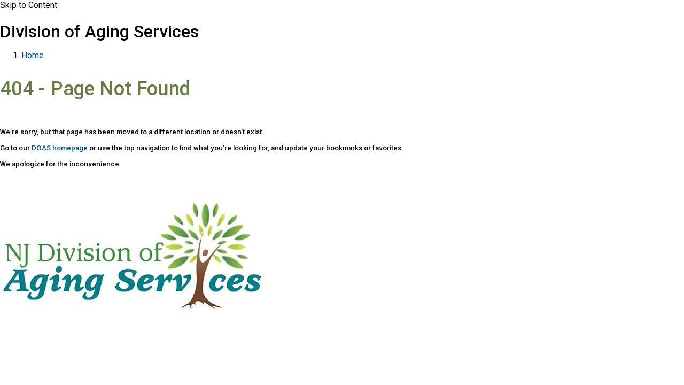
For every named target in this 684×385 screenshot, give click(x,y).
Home (32, 55)
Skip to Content (28, 5)
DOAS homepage (60, 148)
